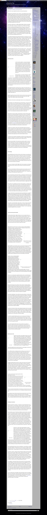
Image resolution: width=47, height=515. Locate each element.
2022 (34, 26)
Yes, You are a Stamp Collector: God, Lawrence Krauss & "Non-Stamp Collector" (34, 66)
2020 (34, 28)
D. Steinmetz (35, 124)
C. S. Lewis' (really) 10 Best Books (34, 103)
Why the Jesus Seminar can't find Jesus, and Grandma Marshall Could (36, 20)
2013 (34, 55)
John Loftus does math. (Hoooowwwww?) (34, 81)
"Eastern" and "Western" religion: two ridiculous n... (36, 47)
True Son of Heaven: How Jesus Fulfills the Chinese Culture (36, 18)
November (35, 35)
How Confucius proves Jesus (34, 74)
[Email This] (19, 500)
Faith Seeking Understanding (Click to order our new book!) (35, 10)
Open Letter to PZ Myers (34, 108)
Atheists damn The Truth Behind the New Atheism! (34, 85)
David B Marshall (35, 126)
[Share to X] (20, 500)
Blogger (30, 513)
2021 (34, 27)
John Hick (11, 501)
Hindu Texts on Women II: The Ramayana (36, 50)
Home (8, 6)
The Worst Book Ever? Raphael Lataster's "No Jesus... (36, 45)
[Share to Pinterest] (21, 500)
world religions (13, 501)
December (35, 34)
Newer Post (9, 506)
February (35, 53)
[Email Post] (17, 500)
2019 (34, 29)
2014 (34, 33)
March (35, 52)
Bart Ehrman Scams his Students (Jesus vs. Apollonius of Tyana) (34, 96)
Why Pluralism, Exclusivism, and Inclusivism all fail (15, 9)
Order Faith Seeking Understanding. (35, 13)
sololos (25, 513)
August (35, 36)
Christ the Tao (10, 3)
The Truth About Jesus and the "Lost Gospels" (36, 15)
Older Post (30, 506)
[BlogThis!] (19, 500)
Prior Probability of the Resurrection (34, 78)
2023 (34, 25)
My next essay (29, 475)
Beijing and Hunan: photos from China (36, 48)
